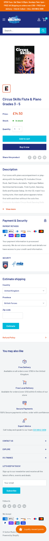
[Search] (43, 30)
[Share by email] (44, 157)
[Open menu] (4, 20)
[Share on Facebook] (29, 157)
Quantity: (7, 129)
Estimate (11, 326)
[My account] (39, 19)
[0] (44, 19)
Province (7, 297)
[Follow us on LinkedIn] (24, 506)
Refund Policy (9, 337)
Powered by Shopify (11, 535)
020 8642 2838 (39, 429)
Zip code (7, 309)
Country (6, 285)
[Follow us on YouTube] (19, 506)
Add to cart (24, 138)
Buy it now (24, 147)
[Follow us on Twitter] (9, 506)
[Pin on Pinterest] (34, 157)
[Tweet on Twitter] (39, 157)
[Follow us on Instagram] (14, 506)
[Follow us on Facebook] (4, 506)
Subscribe (11, 490)
